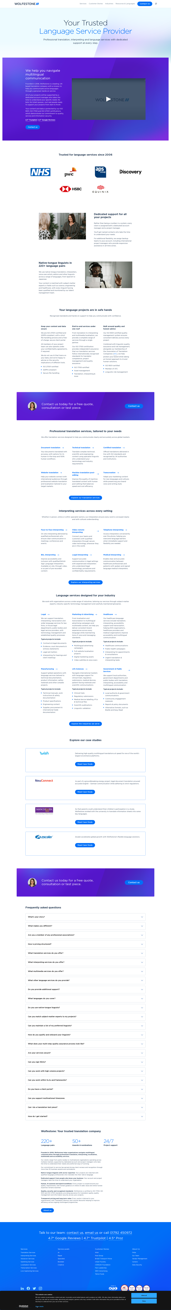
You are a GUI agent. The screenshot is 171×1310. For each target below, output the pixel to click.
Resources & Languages (125, 4)
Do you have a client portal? (40, 1089)
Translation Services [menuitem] (28, 1252)
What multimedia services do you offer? (46, 971)
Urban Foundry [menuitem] (100, 1262)
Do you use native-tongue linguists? (44, 1008)
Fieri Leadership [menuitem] (101, 1268)
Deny (144, 1301)
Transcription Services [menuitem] (29, 1268)
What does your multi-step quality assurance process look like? (56, 1044)
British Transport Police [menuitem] (103, 1258)
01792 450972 (121, 1232)
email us (91, 1232)
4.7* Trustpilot (31, 120)
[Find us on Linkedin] (22, 1289)
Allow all (144, 1295)
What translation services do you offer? (45, 953)
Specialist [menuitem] (61, 1258)
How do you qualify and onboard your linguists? (49, 1035)
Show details (39, 1306)
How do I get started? (37, 1116)
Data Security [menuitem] (137, 1265)
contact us (75, 1232)
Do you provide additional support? (44, 989)
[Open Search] (156, 4)
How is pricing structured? (39, 944)
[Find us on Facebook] (28, 1289)
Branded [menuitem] (61, 1262)
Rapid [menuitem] (60, 1255)
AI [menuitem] (58, 1252)
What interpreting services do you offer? (46, 962)
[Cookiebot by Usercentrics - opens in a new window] (23, 1306)
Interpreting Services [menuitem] (28, 1255)
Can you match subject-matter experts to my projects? (52, 1017)
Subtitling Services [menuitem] (27, 1262)
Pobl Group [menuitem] (99, 1255)
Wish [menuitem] (97, 1252)
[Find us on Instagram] (40, 1289)
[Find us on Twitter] (34, 1289)
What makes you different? (40, 926)
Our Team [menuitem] (135, 1255)
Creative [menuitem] (61, 1265)
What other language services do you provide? (48, 980)
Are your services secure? (39, 1053)
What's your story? (36, 917)
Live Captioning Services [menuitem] (29, 1271)
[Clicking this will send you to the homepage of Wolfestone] (26, 3)
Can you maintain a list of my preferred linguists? (50, 1026)
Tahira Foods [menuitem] (99, 1274)
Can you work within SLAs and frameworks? (47, 1080)
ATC (115, 354)
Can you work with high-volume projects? (46, 1071)
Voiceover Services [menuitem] (27, 1258)
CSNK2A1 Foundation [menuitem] (102, 1265)
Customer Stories (96, 4)
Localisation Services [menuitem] (28, 1265)
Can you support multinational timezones (46, 1098)
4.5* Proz (116, 1238)
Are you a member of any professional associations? (51, 935)
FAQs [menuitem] (134, 1252)
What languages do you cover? (41, 998)
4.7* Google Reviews (46, 120)
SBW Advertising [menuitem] (101, 1271)
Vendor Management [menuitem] (139, 1258)
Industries (109, 4)
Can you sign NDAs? (37, 1062)
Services (83, 4)
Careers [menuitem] (135, 1262)
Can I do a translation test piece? (42, 1107)
